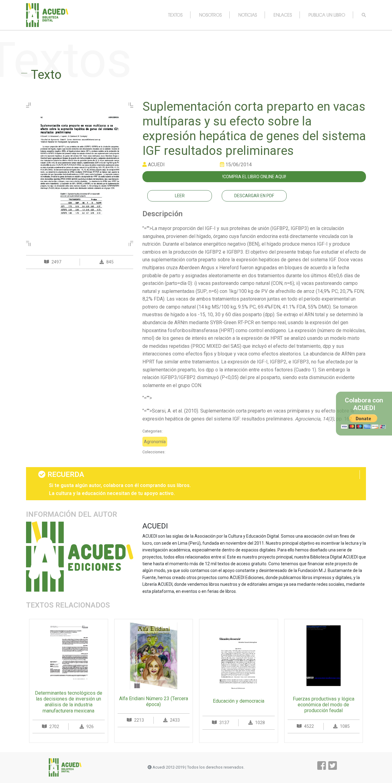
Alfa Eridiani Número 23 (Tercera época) (153, 701)
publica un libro (326, 15)
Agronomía (155, 441)
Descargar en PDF (254, 195)
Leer (180, 195)
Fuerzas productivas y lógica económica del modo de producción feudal (323, 704)
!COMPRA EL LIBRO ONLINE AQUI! (254, 176)
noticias (247, 15)
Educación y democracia (238, 701)
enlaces (282, 15)
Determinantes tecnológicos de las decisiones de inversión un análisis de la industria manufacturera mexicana (68, 702)
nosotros (210, 15)
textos (175, 15)
